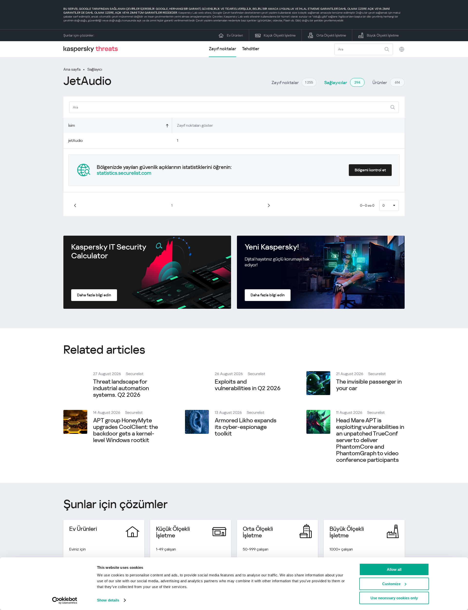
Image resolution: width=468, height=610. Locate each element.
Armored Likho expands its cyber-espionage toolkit (245, 427)
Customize (391, 584)
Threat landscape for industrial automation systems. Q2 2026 (121, 388)
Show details (108, 600)
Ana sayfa (71, 69)
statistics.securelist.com (124, 173)
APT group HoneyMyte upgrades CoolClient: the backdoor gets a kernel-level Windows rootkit (125, 430)
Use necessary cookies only (394, 598)
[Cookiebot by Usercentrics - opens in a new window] (64, 600)
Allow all (394, 569)
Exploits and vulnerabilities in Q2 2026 (248, 385)
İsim (71, 125)
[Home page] (92, 49)
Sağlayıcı (94, 69)
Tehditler (250, 48)
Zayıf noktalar (222, 48)
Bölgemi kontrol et (370, 170)
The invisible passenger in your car (369, 385)
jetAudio (75, 140)
